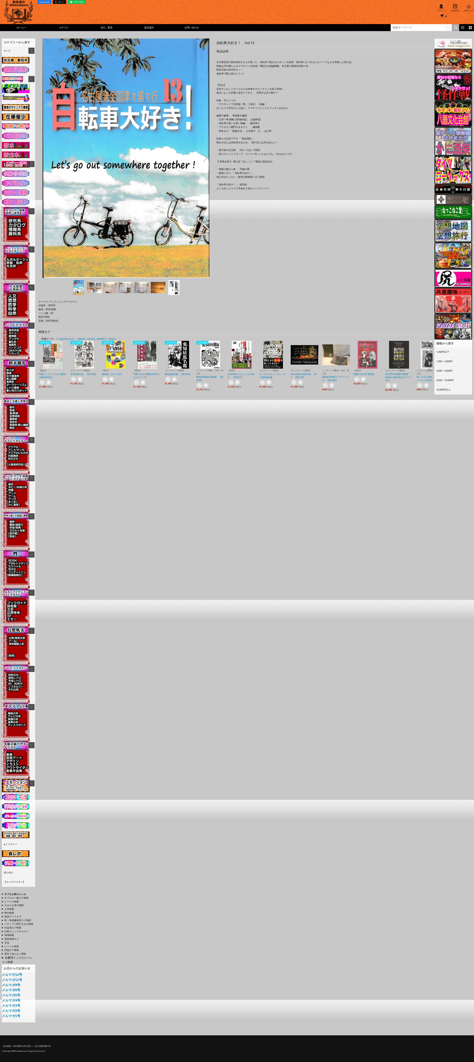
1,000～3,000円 (444, 361)
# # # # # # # (10, 939)
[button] (47, 158)
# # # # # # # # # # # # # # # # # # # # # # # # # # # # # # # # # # (11, 909)
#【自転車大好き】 (66, 339)
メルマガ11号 (12, 980)
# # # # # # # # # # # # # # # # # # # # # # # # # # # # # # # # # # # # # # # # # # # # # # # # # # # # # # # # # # (13, 905)
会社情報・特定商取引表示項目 (17, 1046)
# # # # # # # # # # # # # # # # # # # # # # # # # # (15, 931)
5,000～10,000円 (445, 380)
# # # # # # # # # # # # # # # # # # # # (17, 924)
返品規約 (149, 27)
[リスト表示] (463, 27)
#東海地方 (101, 339)
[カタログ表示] (470, 27)
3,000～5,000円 (444, 370)
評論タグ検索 (11, 950)
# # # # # (10, 950)
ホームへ (21, 27)
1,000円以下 (442, 351)
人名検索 (9, 909)
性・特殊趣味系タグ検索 (17, 920)
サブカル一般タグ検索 (16, 897)
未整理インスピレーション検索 (17, 960)
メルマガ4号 (11, 1000)
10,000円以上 (443, 389)
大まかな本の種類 (14, 905)
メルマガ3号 (11, 1005)
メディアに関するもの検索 (18, 924)
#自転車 (81, 339)
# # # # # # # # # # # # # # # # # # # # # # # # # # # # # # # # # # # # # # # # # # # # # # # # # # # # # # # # (14, 894)
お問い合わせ (191, 27)
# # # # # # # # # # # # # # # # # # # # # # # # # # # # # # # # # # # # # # (14, 943)
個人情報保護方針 (43, 1046)
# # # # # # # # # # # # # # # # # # (16, 935)
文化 (6, 942)
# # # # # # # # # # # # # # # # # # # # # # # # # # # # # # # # (15, 898)
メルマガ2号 (11, 1011)
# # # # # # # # (14, 954)
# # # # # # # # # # (18, 902)
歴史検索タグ (11, 939)
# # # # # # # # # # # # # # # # (14, 917)
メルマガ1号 (11, 1016)
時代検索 (9, 912)
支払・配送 (107, 27)
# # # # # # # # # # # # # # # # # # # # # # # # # (14, 928)
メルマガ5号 (11, 995)
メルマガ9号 (11, 985)
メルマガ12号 (12, 974)
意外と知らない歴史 (15, 953)
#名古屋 (91, 339)
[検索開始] (455, 27)
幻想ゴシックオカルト (16, 931)
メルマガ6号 (11, 990)
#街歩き (112, 339)
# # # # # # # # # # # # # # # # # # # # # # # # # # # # (16, 920)
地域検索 (9, 935)
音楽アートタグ (12, 916)
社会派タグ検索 (12, 927)
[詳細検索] (447, 27)
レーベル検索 (11, 901)
